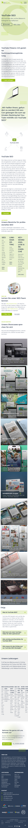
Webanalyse (4, 780)
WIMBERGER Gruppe (10, 493)
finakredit (6, 465)
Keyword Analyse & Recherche (21, 244)
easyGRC (6, 387)
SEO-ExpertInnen (11, 303)
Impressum (2, 822)
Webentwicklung (5, 783)
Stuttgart (3, 766)
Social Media (4, 779)
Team (16, 779)
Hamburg (22, 764)
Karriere (17, 782)
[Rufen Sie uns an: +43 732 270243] (21, 3)
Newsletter (17, 785)
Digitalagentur (7, 757)
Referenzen (17, 776)
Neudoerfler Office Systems (13, 439)
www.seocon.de (7, 800)
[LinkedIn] (19, 826)
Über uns (17, 774)
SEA (2, 777)
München (13, 764)
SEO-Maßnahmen (12, 309)
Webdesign (4, 782)
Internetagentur (18, 757)
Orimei (5, 572)
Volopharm (7, 547)
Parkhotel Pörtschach (11, 413)
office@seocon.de (8, 798)
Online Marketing (6, 774)
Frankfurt (16, 766)
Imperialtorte (7, 600)
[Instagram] (17, 826)
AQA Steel (6, 519)
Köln (8, 766)
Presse (16, 820)
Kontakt (7, 24)
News (16, 780)
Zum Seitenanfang (25, 825)
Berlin (17, 764)
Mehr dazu (17, 24)
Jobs (16, 783)
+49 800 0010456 (19, 743)
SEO (4, 237)
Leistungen (17, 777)
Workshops (4, 786)
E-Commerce (4, 785)
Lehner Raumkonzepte (11, 359)
